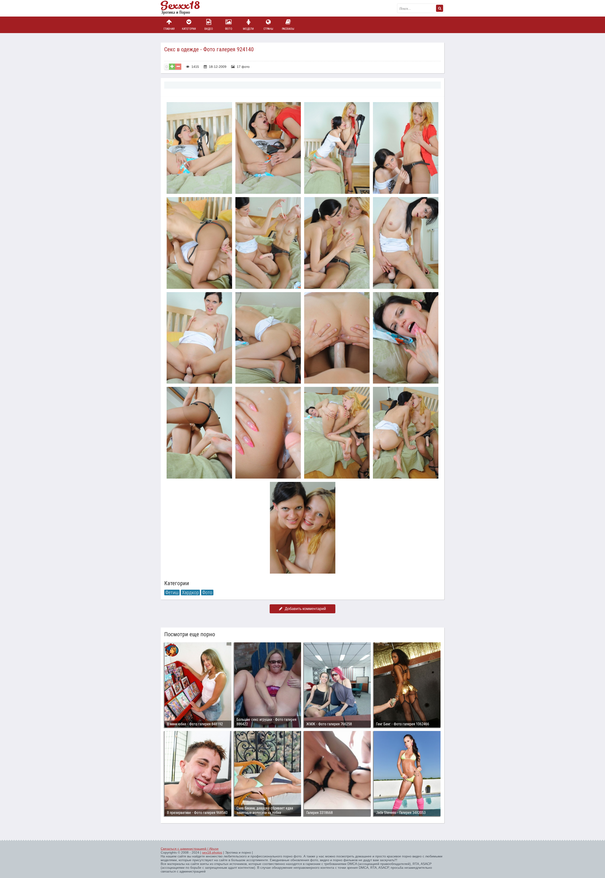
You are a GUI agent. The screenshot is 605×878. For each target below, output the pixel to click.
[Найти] (439, 8)
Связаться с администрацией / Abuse (190, 849)
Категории (189, 28)
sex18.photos (212, 852)
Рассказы (288, 28)
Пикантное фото (184, 8)
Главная (169, 28)
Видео (208, 28)
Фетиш (171, 592)
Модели (248, 28)
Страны (268, 28)
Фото (228, 28)
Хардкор (190, 592)
